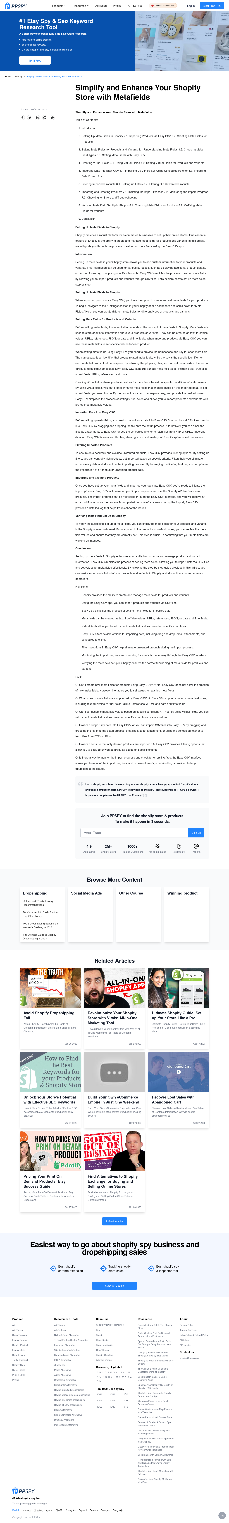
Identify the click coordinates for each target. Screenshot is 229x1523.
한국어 (49, 1510)
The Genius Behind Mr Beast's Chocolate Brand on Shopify (153, 1370)
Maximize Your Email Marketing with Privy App (155, 1472)
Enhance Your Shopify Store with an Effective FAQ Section (155, 1386)
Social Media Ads (104, 1344)
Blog (98, 1329)
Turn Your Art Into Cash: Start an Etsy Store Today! (40, 914)
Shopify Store (19, 1364)
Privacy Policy (186, 1325)
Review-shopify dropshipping (68, 1404)
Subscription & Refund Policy (194, 1334)
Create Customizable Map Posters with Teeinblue (155, 1411)
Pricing (117, 5)
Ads (14, 1325)
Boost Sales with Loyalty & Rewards (155, 1454)
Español (83, 1510)
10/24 (112, 1400)
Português (70, 1510)
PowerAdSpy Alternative (66, 1424)
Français (105, 1510)
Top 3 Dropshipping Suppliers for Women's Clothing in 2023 (41, 925)
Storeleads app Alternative (67, 1354)
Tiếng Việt (118, 1510)
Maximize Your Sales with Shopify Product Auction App (154, 1394)
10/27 (112, 1394)
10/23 (125, 1400)
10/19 (112, 1406)
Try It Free (35, 60)
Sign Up (196, 832)
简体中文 (26, 1510)
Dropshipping (102, 1339)
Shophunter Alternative (65, 1384)
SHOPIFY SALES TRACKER (110, 1325)
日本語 (59, 1510)
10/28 (99, 1394)
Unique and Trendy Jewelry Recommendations (38, 903)
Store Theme (18, 1369)
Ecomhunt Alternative (64, 1344)
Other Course (103, 1349)
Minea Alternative (62, 1369)
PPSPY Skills (18, 1374)
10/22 (99, 1406)
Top (222, 1515)
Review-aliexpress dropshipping (70, 1399)
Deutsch (94, 1510)
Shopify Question (104, 1354)
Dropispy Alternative (64, 1419)
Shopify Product (20, 1344)
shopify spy (59, 1364)
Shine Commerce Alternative (68, 1414)
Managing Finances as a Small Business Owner (153, 1402)
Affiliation (184, 1339)
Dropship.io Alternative (65, 1379)
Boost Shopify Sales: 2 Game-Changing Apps (152, 1378)
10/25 (99, 1400)
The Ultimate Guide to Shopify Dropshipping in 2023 (39, 936)
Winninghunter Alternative (67, 1349)
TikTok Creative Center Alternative (71, 1339)
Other (99, 1381)
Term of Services (188, 1329)
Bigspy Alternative (63, 1409)
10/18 (125, 1406)
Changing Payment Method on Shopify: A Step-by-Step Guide (153, 1354)
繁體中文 (38, 1510)
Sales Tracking (19, 1334)
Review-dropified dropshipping (69, 1389)
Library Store (18, 1349)
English (15, 1510)
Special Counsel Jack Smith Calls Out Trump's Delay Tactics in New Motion (154, 1344)
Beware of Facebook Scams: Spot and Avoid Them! (154, 1424)
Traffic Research (20, 1359)
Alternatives (60, 1329)
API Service (135, 5)
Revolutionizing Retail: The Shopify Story (155, 1326)
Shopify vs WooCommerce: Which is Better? (156, 1362)
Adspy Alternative (62, 1374)
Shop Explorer (19, 1354)
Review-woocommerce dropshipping (72, 1394)
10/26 (125, 1394)
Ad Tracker (17, 1329)
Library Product (19, 1339)
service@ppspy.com (190, 1358)
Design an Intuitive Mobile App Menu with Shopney (156, 1440)
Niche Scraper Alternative (66, 1334)
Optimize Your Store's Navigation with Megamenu (154, 1432)
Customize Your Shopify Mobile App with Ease (155, 1480)
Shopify (19, 76)
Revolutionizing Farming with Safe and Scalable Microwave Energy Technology (154, 1462)
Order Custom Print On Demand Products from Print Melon (154, 1334)
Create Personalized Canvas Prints (155, 1417)
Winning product (104, 1359)
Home (8, 76)
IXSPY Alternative (63, 1359)
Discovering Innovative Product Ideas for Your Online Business (156, 1448)
